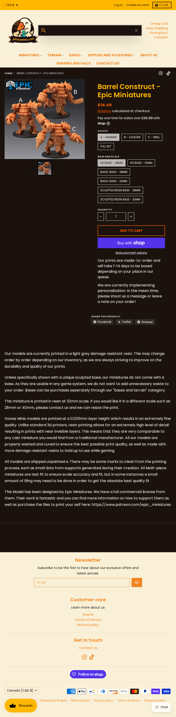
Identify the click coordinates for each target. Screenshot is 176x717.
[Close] (136, 30)
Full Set (105, 146)
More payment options (131, 253)
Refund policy (80, 700)
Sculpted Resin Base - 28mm (120, 190)
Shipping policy (155, 700)
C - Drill (154, 137)
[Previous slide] (33, 168)
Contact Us (88, 648)
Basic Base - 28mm (113, 172)
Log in (118, 5)
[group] (44, 168)
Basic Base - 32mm (113, 181)
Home (8, 73)
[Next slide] (56, 168)
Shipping (104, 111)
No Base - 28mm (111, 163)
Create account (137, 5)
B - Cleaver (132, 137)
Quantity (105, 209)
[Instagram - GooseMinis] (161, 73)
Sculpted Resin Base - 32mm (120, 199)
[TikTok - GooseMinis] (168, 73)
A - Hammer (108, 137)
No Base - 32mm (141, 163)
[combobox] (90, 30)
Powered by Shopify (53, 700)
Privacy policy (103, 700)
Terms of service (128, 700)
